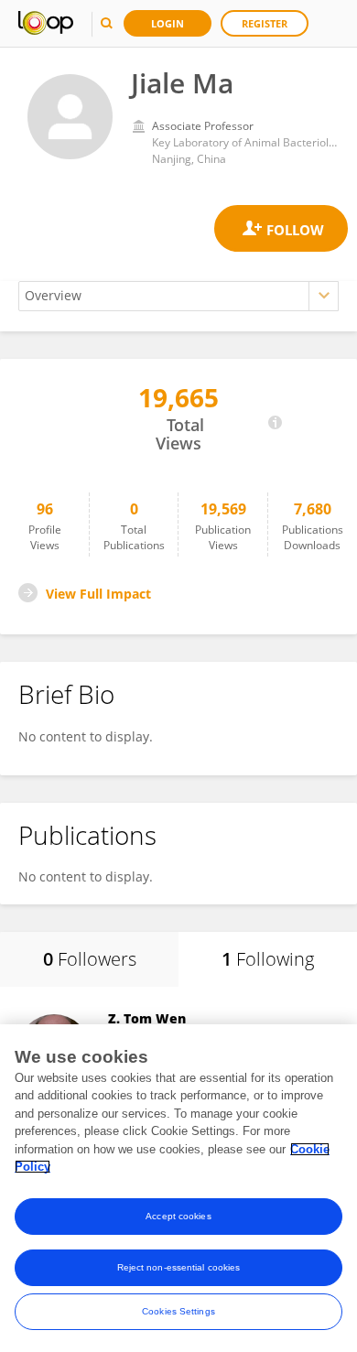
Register (264, 23)
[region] (178, 1188)
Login (167, 23)
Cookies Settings (178, 1311)
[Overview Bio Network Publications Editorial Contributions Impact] (178, 296)
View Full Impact (98, 593)
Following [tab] (268, 958)
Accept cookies (178, 1216)
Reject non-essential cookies (179, 1267)
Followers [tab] (89, 958)
